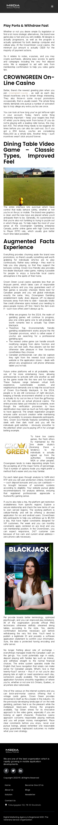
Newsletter (30, 794)
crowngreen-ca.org (18, 93)
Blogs (27, 790)
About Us (9, 790)
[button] (52, 6)
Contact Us (10, 800)
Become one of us (34, 785)
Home (8, 785)
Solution (8, 794)
